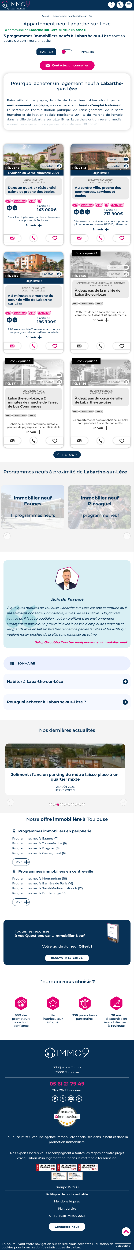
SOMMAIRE (26, 663)
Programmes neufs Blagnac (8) (36, 848)
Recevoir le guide (67, 957)
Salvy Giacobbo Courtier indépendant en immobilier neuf (81, 642)
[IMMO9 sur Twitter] (63, 1098)
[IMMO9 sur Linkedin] (79, 1098)
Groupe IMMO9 (67, 1187)
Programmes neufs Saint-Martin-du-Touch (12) (47, 888)
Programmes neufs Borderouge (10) (39, 893)
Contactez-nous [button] (67, 1226)
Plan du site (67, 1208)
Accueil (45, 16)
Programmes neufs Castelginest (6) (39, 853)
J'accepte (123, 1245)
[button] (120, 5)
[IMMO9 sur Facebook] (55, 1098)
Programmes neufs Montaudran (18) (39, 878)
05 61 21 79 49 (67, 1084)
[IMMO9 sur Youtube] (71, 1098)
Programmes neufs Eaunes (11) (35, 838)
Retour (69, 454)
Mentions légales (67, 1201)
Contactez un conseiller (67, 65)
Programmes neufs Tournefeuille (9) (39, 843)
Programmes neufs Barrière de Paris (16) (42, 883)
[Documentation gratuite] (12, 238)
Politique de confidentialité (67, 1194)
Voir (19, 862)
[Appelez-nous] (33, 238)
